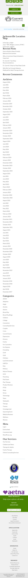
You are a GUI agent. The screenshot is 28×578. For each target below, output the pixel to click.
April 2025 (6, 122)
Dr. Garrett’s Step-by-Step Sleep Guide (14, 65)
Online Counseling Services (11, 452)
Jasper (14, 535)
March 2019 (6, 275)
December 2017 (7, 292)
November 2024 (7, 133)
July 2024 (5, 144)
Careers (15, 519)
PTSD (4, 387)
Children (5, 317)
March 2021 (6, 243)
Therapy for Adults (8, 447)
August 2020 (6, 257)
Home (14, 548)
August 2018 (6, 286)
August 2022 (6, 200)
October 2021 (7, 224)
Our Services (6, 442)
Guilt (4, 355)
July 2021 (5, 232)
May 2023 (6, 181)
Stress (4, 393)
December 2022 (7, 195)
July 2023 (5, 176)
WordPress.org (7, 435)
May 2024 (6, 149)
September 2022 (7, 198)
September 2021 (7, 227)
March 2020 (6, 267)
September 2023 (7, 171)
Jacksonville (15, 533)
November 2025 (7, 106)
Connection (6, 323)
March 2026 (6, 95)
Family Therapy (7, 450)
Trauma (5, 406)
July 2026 (5, 85)
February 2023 (7, 189)
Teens (4, 398)
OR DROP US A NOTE (13, 510)
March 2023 (6, 187)
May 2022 (6, 208)
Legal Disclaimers (14, 521)
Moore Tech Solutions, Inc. (20, 576)
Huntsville (14, 532)
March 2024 (6, 155)
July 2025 (5, 117)
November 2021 (7, 222)
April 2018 (6, 289)
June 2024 (6, 146)
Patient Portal (14, 564)
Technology (6, 395)
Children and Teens (8, 444)
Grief (4, 352)
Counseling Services (8, 326)
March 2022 (6, 211)
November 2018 (7, 284)
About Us (14, 550)
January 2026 (7, 101)
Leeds (14, 539)
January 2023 (7, 192)
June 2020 (6, 259)
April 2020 (6, 265)
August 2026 (6, 82)
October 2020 (7, 254)
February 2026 (7, 98)
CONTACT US (15, 9)
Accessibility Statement (15, 522)
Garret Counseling (8, 29)
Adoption (5, 301)
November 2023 (7, 165)
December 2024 (7, 130)
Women (5, 420)
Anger (4, 304)
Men (4, 366)
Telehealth (6, 401)
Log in (4, 427)
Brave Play (6, 312)
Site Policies (15, 515)
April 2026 (6, 93)
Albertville (14, 530)
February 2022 (7, 214)
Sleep (4, 390)
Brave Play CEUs (15, 553)
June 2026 (6, 87)
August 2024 (6, 141)
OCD (4, 374)
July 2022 (5, 203)
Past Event (6, 379)
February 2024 (7, 157)
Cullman (15, 537)
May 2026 (6, 90)
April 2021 (6, 241)
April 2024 (6, 152)
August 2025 (6, 114)
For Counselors (7, 344)
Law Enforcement (8, 360)
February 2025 (7, 125)
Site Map (15, 517)
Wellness (5, 417)
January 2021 (7, 246)
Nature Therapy (7, 371)
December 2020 (7, 249)
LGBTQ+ (5, 363)
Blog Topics (15, 570)
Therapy (5, 403)
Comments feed (7, 432)
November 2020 (7, 251)
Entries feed (6, 429)
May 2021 (6, 238)
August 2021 (6, 230)
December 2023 (7, 163)
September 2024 (7, 138)
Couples (5, 328)
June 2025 (6, 120)
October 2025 (7, 109)
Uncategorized (7, 409)
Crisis (4, 331)
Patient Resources (14, 563)
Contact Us (15, 555)
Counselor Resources (15, 566)
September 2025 (7, 112)
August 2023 (6, 173)
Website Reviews (8, 414)
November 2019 (7, 270)
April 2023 (6, 184)
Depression (6, 336)
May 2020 (6, 262)
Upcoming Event (7, 412)
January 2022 (7, 216)
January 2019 (7, 278)
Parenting (6, 377)
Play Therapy (6, 382)
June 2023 (6, 179)
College (5, 320)
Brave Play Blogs (8, 315)
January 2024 (7, 160)
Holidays (5, 358)
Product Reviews (8, 385)
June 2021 (6, 235)
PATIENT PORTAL (15, 13)
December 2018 (7, 281)
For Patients (6, 347)
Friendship (6, 350)
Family (5, 342)
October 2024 (7, 136)
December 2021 (7, 219)
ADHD (5, 299)
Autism (5, 309)
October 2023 (7, 168)
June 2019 (6, 273)
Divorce (5, 339)
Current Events (7, 334)
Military (5, 369)
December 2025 (7, 103)
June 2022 (6, 206)
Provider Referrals (14, 568)
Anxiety (5, 307)
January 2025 (7, 128)
